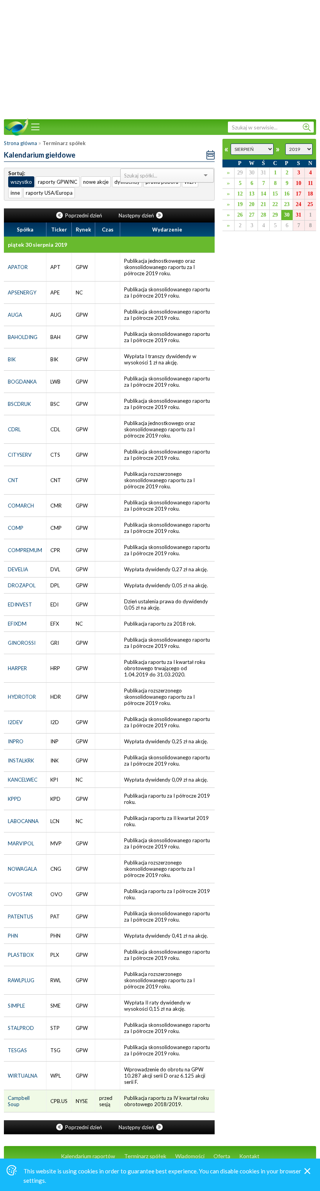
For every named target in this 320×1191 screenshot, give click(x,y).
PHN (13, 936)
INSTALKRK (21, 760)
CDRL (14, 429)
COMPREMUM (25, 550)
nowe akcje (95, 182)
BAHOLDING (22, 337)
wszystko (21, 182)
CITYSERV (20, 455)
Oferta (221, 1156)
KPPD (14, 799)
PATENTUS (20, 916)
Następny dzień (137, 215)
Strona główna (20, 143)
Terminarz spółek (145, 1156)
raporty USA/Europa (49, 193)
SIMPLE (16, 1006)
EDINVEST (20, 604)
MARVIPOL (21, 843)
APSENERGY (22, 292)
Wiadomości (189, 1156)
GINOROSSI (22, 643)
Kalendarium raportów (88, 1156)
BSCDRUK (19, 404)
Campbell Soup (19, 1101)
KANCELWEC (22, 780)
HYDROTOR (22, 697)
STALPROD (21, 1028)
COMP (15, 528)
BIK (12, 359)
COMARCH (21, 505)
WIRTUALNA (22, 1076)
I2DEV (15, 722)
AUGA (15, 315)
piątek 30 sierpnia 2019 (37, 244)
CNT (13, 480)
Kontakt (249, 1156)
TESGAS (17, 1050)
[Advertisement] (160, 58)
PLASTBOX (21, 955)
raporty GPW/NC (57, 182)
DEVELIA (18, 569)
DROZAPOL (22, 585)
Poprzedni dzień (83, 215)
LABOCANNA (23, 821)
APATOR (18, 267)
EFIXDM (17, 624)
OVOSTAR (20, 894)
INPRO (15, 741)
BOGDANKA (22, 381)
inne (15, 193)
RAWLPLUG (21, 980)
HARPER (17, 668)
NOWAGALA (22, 869)
